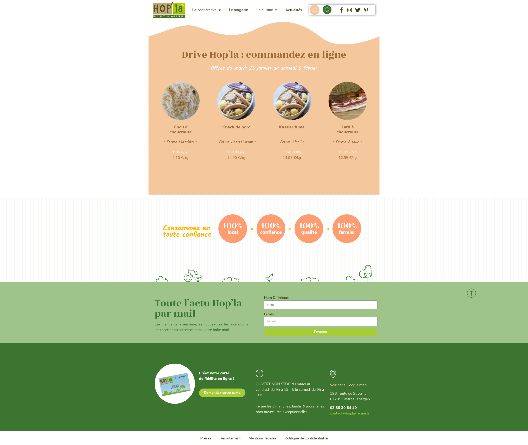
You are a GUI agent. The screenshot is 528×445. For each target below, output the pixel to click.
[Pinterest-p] (366, 10)
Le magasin (238, 9)
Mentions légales (262, 438)
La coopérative (204, 9)
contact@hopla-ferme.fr (349, 413)
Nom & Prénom (276, 297)
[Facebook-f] (341, 10)
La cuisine (264, 9)
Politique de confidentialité (306, 438)
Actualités (293, 9)
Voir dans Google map (348, 385)
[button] (327, 10)
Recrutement (230, 438)
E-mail (269, 314)
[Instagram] (349, 10)
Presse (205, 438)
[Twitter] (358, 10)
